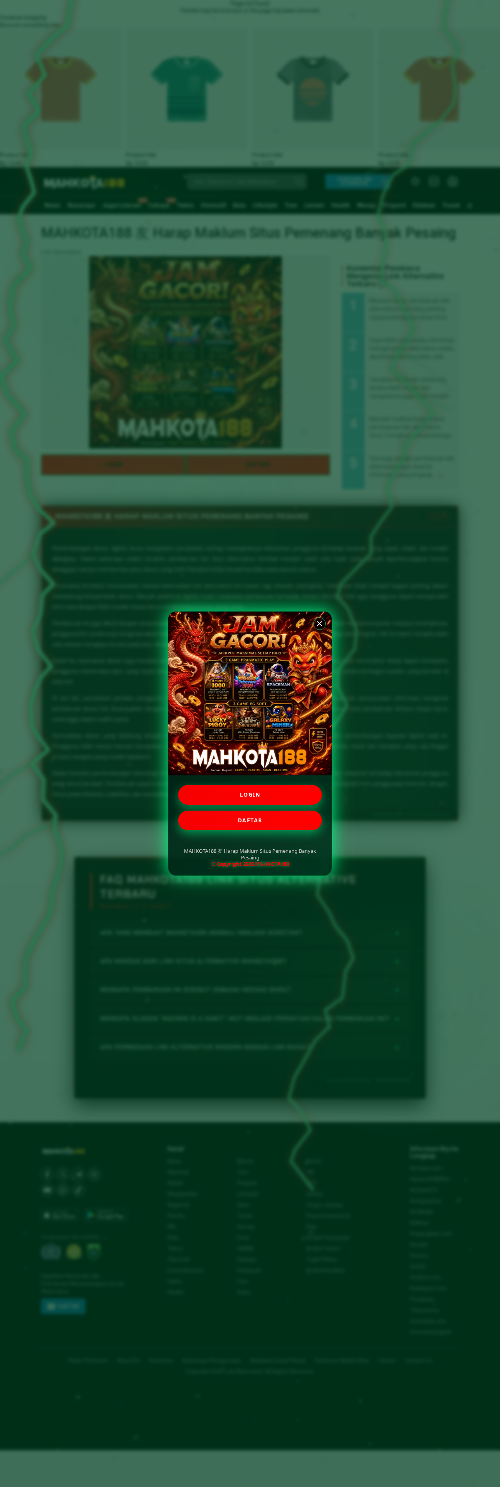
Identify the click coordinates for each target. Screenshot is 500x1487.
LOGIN (250, 794)
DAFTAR (250, 820)
